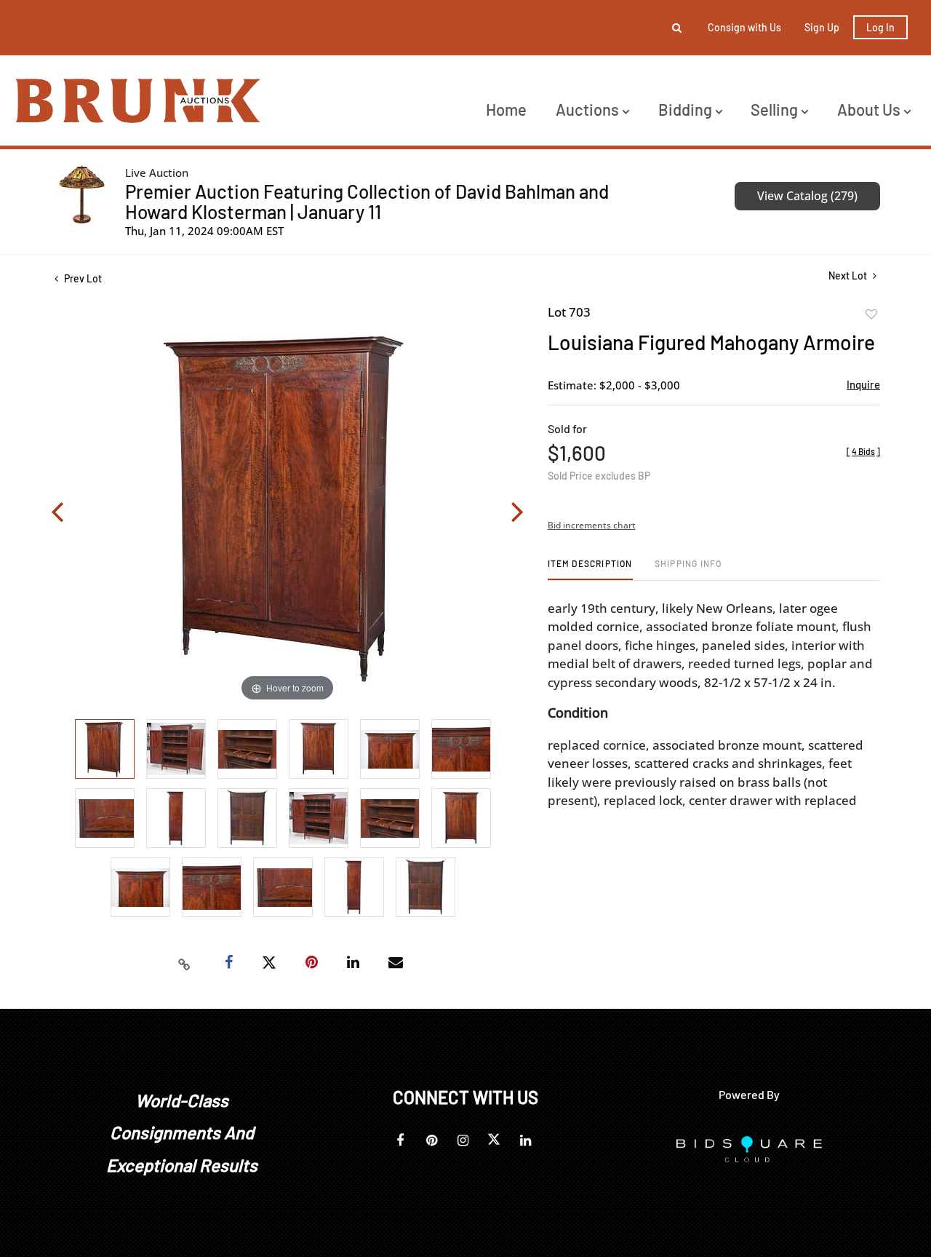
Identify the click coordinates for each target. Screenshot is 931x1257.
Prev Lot (82, 278)
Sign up (821, 27)
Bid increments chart (592, 525)
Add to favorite (871, 314)
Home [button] (506, 109)
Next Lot (848, 275)
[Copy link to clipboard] (184, 963)
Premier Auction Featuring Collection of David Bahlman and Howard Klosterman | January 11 (367, 201)
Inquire (863, 384)
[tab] (590, 568)
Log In (880, 27)
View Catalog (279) (807, 196)
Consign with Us (744, 27)
